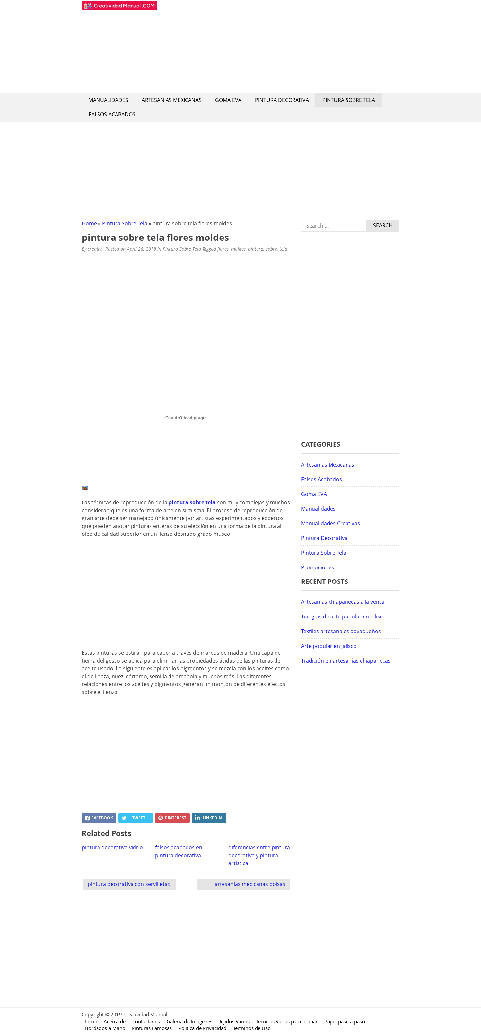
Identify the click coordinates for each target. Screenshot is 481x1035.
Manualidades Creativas (330, 523)
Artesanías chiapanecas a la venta (342, 601)
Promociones (317, 567)
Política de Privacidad (202, 1028)
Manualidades (108, 100)
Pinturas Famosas (152, 1028)
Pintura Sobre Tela (348, 100)
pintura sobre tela (192, 502)
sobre (271, 249)
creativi (95, 249)
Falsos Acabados (112, 114)
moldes (238, 249)
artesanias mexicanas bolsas (250, 884)
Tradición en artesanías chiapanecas (346, 660)
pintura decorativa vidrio (112, 847)
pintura (255, 249)
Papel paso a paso (344, 1021)
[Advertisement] (278, 46)
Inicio (91, 1021)
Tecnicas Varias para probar (287, 1021)
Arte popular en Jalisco (329, 645)
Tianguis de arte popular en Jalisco (343, 616)
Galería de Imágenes (189, 1021)
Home (89, 223)
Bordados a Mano (105, 1028)
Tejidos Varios (234, 1021)
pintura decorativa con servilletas (129, 884)
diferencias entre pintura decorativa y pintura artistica (259, 855)
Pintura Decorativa (282, 100)
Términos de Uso (252, 1028)
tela (283, 249)
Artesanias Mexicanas (172, 100)
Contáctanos (146, 1021)
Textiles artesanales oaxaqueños (341, 631)
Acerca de (115, 1021)
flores (223, 249)
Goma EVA (228, 100)
